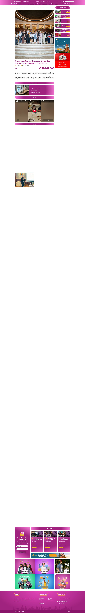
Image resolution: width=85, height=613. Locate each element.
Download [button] (30, 185)
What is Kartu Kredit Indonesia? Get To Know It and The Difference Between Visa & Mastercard (65, 21)
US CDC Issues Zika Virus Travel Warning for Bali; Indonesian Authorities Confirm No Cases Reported (65, 16)
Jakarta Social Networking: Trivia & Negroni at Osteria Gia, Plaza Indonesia (65, 540)
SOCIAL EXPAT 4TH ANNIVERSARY (38, 539)
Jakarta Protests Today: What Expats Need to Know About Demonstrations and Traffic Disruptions (65, 12)
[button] (24, 4)
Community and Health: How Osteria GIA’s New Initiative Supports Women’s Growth (65, 25)
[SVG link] (16, 4)
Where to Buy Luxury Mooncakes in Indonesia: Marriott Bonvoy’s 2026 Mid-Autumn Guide (65, 35)
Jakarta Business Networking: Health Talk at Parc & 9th (51, 539)
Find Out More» (16, 601)
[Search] (73, 1)
